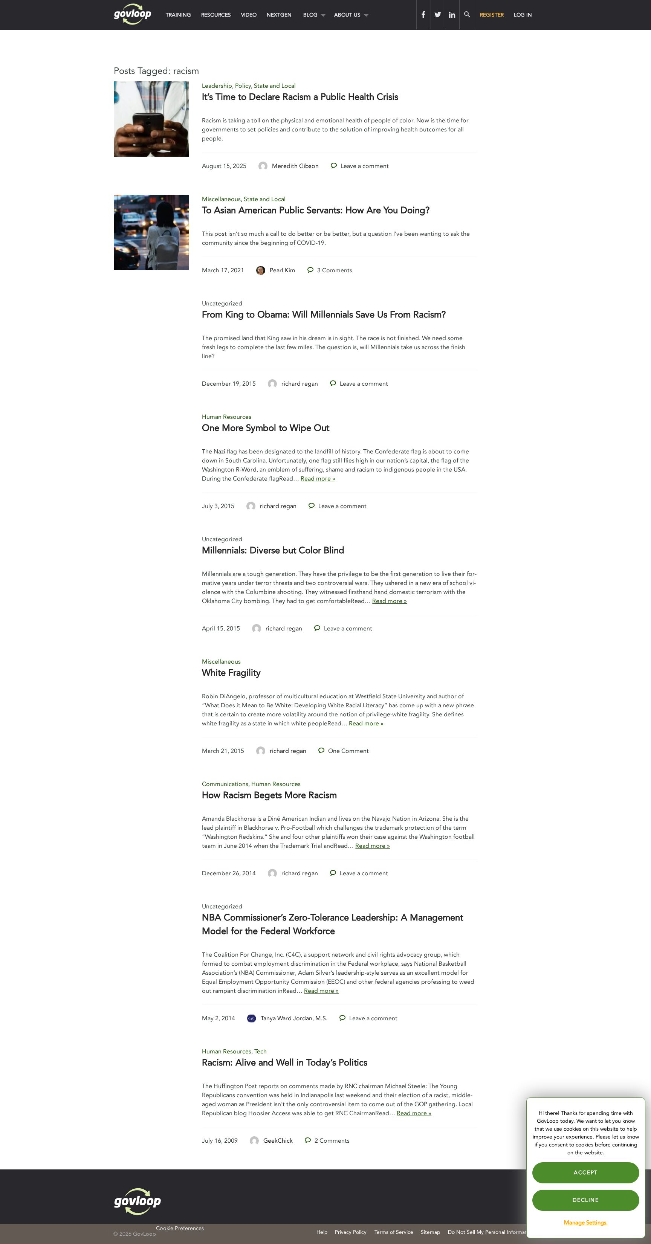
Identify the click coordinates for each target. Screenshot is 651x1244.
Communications (225, 784)
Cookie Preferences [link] (180, 1228)
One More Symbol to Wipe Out (265, 428)
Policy (243, 86)
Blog (310, 14)
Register (492, 14)
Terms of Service (393, 1232)
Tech (260, 1051)
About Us (347, 14)
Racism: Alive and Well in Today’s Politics (284, 1062)
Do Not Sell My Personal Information (491, 1232)
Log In (523, 14)
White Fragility (231, 673)
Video (249, 14)
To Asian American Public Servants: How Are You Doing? (316, 210)
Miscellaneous (221, 199)
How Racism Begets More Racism (269, 795)
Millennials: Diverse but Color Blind (273, 550)
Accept (586, 1172)
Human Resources (226, 417)
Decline (586, 1200)
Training (178, 14)
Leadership (217, 86)
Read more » (318, 479)
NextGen (279, 14)
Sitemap (430, 1232)
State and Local (275, 86)
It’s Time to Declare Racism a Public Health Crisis (300, 97)
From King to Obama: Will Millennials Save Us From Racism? (324, 314)
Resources (216, 14)
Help (321, 1232)
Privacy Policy (351, 1232)
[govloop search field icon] (467, 14)
